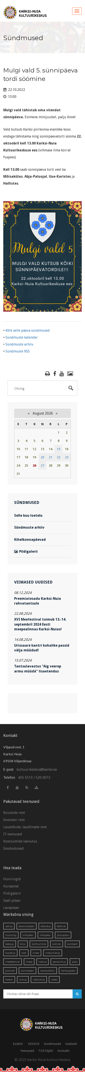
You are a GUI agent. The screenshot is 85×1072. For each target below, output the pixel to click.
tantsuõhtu (47, 970)
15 (58, 449)
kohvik (56, 944)
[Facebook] (54, 373)
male (36, 952)
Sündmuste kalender (21, 337)
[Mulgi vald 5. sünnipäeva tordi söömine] (42, 256)
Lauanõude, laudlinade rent (25, 827)
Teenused (27, 1051)
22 (58, 457)
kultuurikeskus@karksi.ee (37, 769)
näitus (42, 961)
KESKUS (33, 1044)
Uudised (71, 1044)
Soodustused (13, 848)
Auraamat (11, 886)
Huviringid (12, 879)
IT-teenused (12, 834)
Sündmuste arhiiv (19, 344)
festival (61, 926)
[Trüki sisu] (47, 373)
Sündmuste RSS (17, 351)
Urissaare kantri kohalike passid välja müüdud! (41, 647)
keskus (9, 944)
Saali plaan (11, 900)
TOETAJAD (45, 1051)
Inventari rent (14, 820)
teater (9, 979)
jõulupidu (63, 935)
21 (50, 457)
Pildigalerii (28, 551)
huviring (10, 935)
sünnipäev (27, 970)
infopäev (28, 935)
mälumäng (52, 952)
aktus (8, 926)
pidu (75, 961)
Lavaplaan (11, 908)
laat (24, 952)
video (54, 979)
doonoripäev (26, 926)
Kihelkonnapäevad (30, 540)
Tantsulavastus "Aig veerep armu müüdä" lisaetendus (37, 668)
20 (42, 457)
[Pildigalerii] (70, 373)
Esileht (18, 1044)
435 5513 (25, 777)
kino (23, 944)
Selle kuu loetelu (28, 515)
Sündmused (52, 1044)
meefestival (12, 961)
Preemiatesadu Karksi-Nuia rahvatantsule (37, 601)
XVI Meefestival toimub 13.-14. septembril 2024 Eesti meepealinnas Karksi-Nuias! (40, 624)
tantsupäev (68, 970)
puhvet (10, 970)
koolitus (10, 952)
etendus (46, 926)
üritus (23, 979)
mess (29, 961)
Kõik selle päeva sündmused (27, 330)
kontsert (72, 944)
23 (66, 457)
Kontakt (64, 1051)
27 (42, 465)
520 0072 (43, 777)
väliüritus (39, 979)
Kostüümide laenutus (20, 841)
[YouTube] (62, 373)
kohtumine (39, 944)
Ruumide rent (14, 813)
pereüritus (59, 961)
